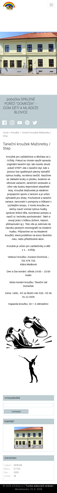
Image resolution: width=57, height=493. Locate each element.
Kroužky (15, 132)
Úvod (5, 132)
